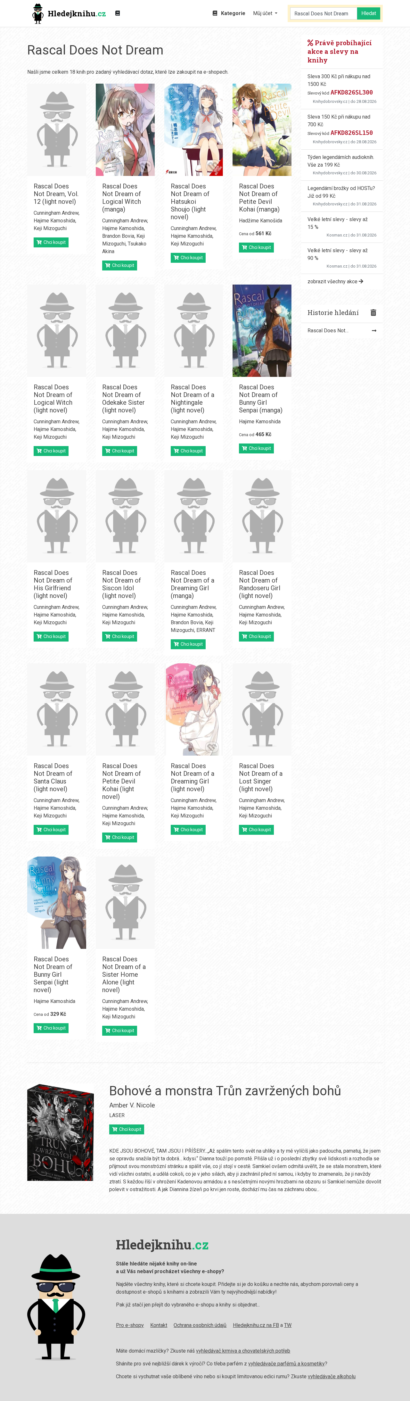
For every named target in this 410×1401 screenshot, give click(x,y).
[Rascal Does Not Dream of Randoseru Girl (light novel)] (262, 516)
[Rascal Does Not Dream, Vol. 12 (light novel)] (56, 130)
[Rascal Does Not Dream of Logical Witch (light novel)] (56, 331)
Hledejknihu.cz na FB (256, 1325)
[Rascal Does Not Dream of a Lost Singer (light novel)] (262, 709)
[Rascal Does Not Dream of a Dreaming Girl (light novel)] (193, 709)
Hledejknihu (77, 13)
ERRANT (205, 630)
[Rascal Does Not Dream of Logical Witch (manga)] (125, 130)
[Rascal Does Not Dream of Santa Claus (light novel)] (56, 709)
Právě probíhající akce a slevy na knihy (340, 51)
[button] (265, 13)
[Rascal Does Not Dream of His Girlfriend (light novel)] (56, 516)
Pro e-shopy (130, 1325)
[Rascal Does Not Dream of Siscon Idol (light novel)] (125, 516)
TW (287, 1325)
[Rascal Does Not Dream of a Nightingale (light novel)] (193, 331)
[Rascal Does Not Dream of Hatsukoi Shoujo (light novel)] (193, 130)
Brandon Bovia (118, 236)
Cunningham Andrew (56, 213)
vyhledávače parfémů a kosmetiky (286, 1364)
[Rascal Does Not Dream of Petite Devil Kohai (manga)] (262, 130)
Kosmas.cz (337, 235)
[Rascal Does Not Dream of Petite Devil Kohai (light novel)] (125, 709)
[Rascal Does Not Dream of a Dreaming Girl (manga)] (193, 516)
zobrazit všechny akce (333, 281)
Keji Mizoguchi (50, 228)
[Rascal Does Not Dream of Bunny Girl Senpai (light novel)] (56, 903)
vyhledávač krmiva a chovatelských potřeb (243, 1351)
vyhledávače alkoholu (332, 1376)
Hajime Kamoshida (54, 221)
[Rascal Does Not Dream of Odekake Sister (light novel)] (125, 331)
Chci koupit (54, 242)
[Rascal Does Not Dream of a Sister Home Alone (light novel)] (125, 903)
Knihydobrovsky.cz (330, 101)
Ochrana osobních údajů (200, 1325)
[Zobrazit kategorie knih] (117, 13)
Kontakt (158, 1325)
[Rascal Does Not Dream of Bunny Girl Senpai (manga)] (262, 331)
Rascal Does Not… (328, 330)
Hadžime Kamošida (260, 221)
